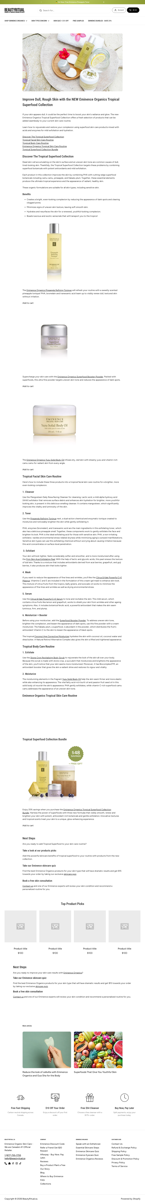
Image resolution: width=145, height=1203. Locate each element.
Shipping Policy (119, 1151)
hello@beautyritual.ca (15, 1158)
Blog (42, 1172)
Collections (45, 1183)
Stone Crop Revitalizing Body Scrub (47, 657)
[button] (133, 10)
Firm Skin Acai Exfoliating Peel (40, 559)
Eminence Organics (72, 972)
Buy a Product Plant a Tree (52, 1165)
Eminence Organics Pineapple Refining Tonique (49, 290)
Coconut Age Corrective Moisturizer (51, 636)
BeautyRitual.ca (30, 1198)
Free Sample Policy (121, 1155)
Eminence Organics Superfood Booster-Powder (80, 376)
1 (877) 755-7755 (13, 1155)
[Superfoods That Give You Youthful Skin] (98, 1050)
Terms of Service (119, 1166)
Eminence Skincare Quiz (87, 1151)
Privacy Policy (118, 1162)
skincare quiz (70, 874)
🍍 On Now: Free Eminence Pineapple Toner (72, 2)
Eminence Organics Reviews (89, 1158)
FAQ (42, 1180)
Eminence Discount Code (52, 1144)
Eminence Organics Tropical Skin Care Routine (45, 146)
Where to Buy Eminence (51, 1176)
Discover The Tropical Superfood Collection (43, 136)
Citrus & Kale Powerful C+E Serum (46, 599)
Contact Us (117, 1144)
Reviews (44, 1161)
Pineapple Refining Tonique (43, 518)
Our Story (45, 1169)
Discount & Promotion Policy (125, 1158)
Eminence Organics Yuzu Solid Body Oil (45, 460)
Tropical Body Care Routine (36, 143)
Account (121, 10)
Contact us (28, 886)
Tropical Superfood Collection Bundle (40, 149)
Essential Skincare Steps (87, 1147)
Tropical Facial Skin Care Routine (38, 140)
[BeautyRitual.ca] (14, 10)
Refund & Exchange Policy (124, 1147)
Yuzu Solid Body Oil (71, 679)
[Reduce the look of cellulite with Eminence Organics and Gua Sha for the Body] (47, 1050)
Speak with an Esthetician (88, 1144)
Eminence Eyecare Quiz (87, 1155)
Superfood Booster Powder (73, 620)
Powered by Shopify (130, 1198)
